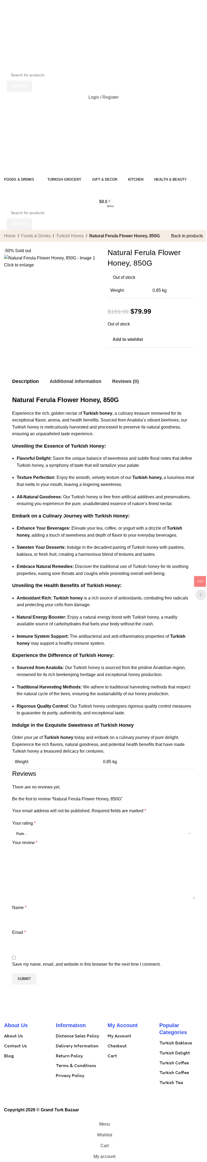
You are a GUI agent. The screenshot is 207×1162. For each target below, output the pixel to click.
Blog (9, 1055)
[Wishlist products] (103, 191)
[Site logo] (37, 34)
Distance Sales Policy (77, 1035)
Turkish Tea (171, 1082)
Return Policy (69, 1055)
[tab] (25, 381)
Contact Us (15, 1045)
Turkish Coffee (174, 1062)
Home (10, 236)
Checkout (117, 1045)
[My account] (103, 168)
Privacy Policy (70, 1075)
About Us (13, 1035)
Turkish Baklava (175, 1043)
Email (19, 932)
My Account (119, 1035)
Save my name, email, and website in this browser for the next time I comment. (86, 964)
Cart (112, 1055)
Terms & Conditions (76, 1065)
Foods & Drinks (36, 236)
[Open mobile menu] (103, 108)
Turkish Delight (174, 1052)
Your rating (24, 823)
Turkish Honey (70, 236)
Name (19, 907)
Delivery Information (77, 1045)
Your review (24, 842)
